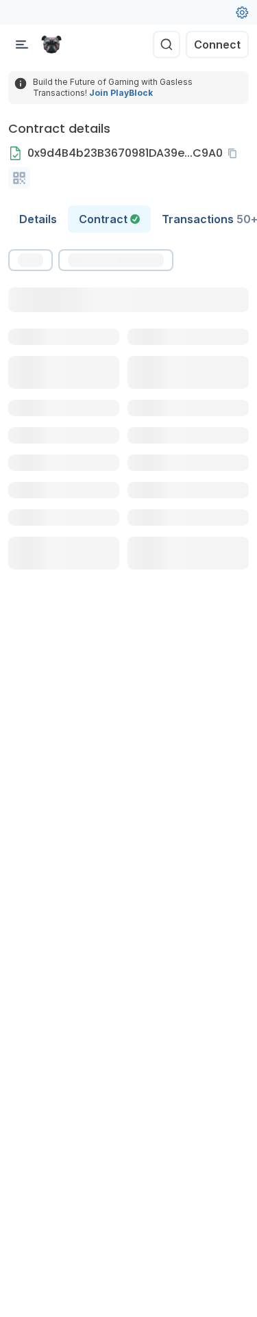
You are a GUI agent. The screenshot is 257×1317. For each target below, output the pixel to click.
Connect (217, 44)
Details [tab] (38, 219)
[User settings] (242, 12)
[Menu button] (22, 44)
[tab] (109, 219)
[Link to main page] (51, 44)
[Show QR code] (19, 178)
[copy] (235, 153)
